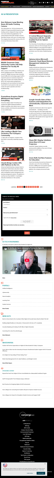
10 (37, 187)
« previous (13, 187)
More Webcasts (6, 335)
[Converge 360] (27, 415)
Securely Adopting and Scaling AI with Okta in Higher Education (18, 327)
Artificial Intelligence (7, 288)
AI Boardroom (27, 423)
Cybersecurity (5, 292)
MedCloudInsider (27, 438)
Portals (5, 285)
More (3, 278)
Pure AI (27, 442)
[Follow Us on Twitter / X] (41, 2)
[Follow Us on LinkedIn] (39, 2)
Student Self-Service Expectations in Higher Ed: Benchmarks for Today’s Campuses (22, 345)
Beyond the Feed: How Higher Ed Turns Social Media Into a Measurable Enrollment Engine (24, 373)
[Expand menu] (52, 3)
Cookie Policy (41, 469)
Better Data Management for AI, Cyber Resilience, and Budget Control (19, 359)
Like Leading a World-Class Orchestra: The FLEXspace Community (11, 133)
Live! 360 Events (27, 434)
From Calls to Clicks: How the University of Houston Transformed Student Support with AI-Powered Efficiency (26, 350)
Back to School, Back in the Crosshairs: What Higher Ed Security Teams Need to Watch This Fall (25, 319)
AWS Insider (27, 428)
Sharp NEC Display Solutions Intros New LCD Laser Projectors (40, 142)
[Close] (45, 463)
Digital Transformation (38, 6)
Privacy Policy (13, 217)
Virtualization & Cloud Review (27, 461)
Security (47, 6)
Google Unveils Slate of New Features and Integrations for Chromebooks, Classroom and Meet (40, 102)
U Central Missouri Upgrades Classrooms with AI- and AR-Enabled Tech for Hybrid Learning (40, 39)
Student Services (6, 304)
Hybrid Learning (16, 6)
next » (41, 187)
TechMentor (27, 453)
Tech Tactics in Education (27, 455)
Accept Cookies (41, 473)
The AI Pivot (27, 457)
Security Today (27, 449)
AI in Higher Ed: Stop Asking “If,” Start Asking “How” (14, 355)
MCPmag (27, 436)
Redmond (27, 444)
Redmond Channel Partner (27, 447)
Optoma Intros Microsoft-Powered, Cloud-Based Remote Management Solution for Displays (41, 62)
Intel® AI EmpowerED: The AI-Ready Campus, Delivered (15, 379)
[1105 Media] (27, 420)
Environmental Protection (27, 432)
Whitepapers (7, 342)
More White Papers (7, 363)
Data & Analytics (6, 296)
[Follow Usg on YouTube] (47, 2)
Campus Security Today (27, 430)
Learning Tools (6, 300)
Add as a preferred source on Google (33, 2)
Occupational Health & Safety (27, 440)
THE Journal (27, 459)
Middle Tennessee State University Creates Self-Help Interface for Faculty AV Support (12, 65)
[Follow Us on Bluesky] (43, 2)
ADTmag (27, 425)
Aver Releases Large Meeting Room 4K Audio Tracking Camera (12, 24)
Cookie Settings (30, 473)
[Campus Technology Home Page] (7, 2)
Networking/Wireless (26, 6)
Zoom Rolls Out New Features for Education (40, 159)
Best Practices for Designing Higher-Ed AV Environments (16, 384)
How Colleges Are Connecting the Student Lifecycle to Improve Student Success (22, 389)
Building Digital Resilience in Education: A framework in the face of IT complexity (22, 323)
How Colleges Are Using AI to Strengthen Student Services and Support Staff (21, 395)
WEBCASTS (6, 316)
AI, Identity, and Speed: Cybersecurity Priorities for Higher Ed (17, 244)
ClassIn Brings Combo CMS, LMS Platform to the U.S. (11, 164)
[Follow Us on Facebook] (45, 2)
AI (10, 6)
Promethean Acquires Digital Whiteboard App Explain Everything (12, 98)
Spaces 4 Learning (27, 451)
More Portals (5, 308)
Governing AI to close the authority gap (12, 331)
